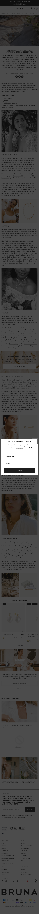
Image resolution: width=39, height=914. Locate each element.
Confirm (19, 470)
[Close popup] (35, 441)
